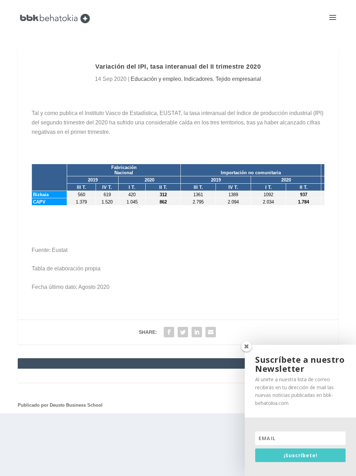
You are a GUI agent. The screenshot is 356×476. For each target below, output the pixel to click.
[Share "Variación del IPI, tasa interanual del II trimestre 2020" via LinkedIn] (197, 332)
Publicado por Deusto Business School (60, 405)
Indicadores (198, 79)
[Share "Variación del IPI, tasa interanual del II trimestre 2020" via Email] (211, 332)
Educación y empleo (156, 79)
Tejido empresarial (238, 79)
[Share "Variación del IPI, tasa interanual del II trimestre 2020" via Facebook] (169, 332)
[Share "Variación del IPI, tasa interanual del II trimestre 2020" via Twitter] (183, 332)
